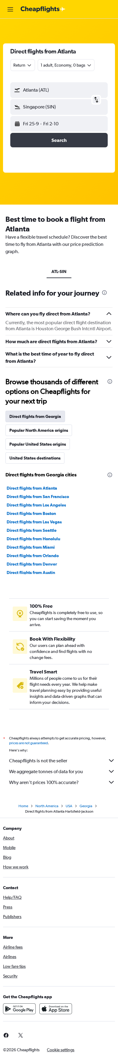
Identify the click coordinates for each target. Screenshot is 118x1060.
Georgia (86, 806)
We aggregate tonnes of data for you (46, 771)
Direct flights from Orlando (33, 555)
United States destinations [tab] (35, 458)
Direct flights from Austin (31, 572)
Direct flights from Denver (32, 564)
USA (69, 806)
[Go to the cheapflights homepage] (43, 9)
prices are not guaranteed (28, 743)
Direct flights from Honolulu (33, 538)
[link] (20, 1035)
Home (23, 806)
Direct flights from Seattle (32, 530)
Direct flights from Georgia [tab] (35, 416)
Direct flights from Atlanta (32, 488)
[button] (10, 9)
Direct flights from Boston (31, 513)
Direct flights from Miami (31, 547)
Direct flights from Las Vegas (34, 521)
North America (46, 806)
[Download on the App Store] (55, 1008)
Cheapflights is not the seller (38, 761)
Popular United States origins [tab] (37, 444)
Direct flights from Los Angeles (36, 505)
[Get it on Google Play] (19, 1008)
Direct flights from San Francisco (38, 496)
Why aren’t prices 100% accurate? (44, 782)
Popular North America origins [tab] (38, 430)
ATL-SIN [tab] (59, 271)
